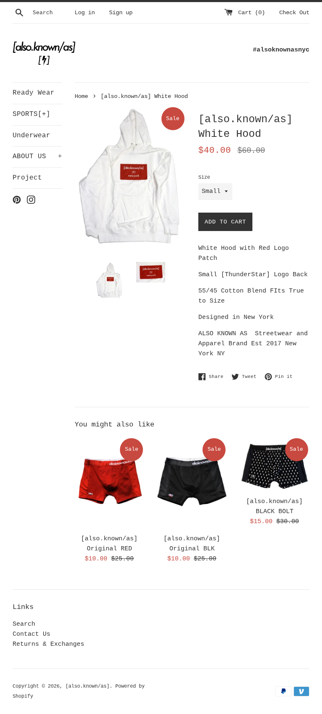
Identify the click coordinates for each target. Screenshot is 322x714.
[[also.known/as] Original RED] (110, 483)
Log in (85, 13)
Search (24, 624)
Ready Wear (34, 93)
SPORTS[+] (31, 114)
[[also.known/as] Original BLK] (192, 483)
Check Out (294, 13)
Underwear (31, 135)
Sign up (120, 13)
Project (27, 178)
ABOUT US (37, 156)
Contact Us (31, 634)
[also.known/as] (87, 686)
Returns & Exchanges (48, 644)
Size (204, 177)
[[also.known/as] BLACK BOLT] (274, 465)
